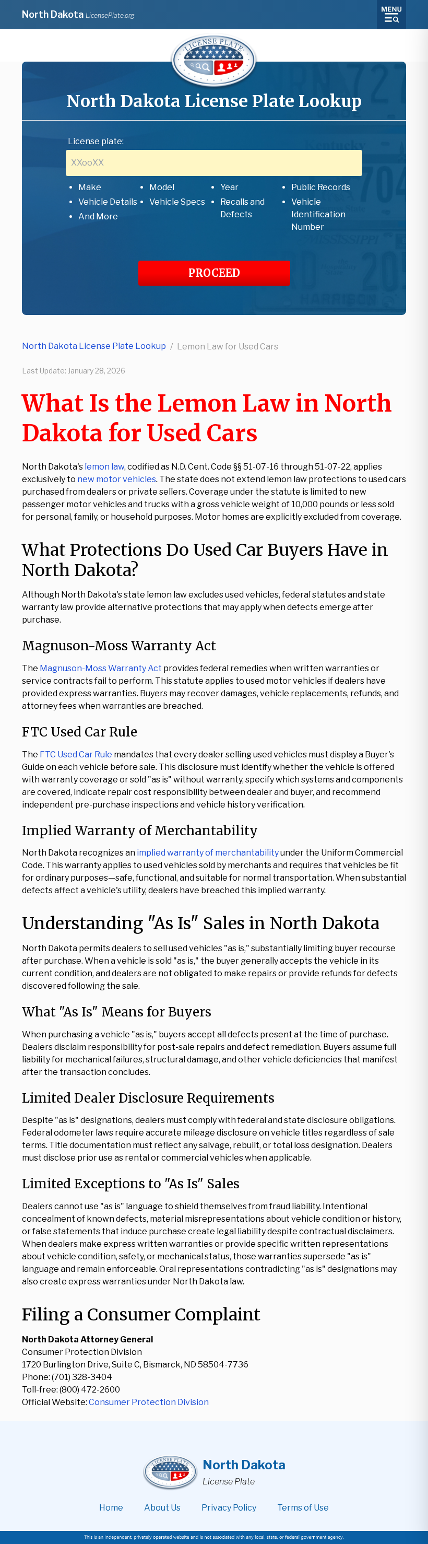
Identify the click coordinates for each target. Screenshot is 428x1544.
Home (111, 1508)
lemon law (104, 467)
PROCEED (214, 272)
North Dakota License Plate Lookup (94, 346)
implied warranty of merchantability (208, 853)
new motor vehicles (116, 479)
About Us (162, 1508)
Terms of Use (303, 1508)
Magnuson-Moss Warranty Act (101, 668)
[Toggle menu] (391, 14)
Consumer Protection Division (149, 1402)
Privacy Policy (228, 1508)
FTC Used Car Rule (76, 754)
